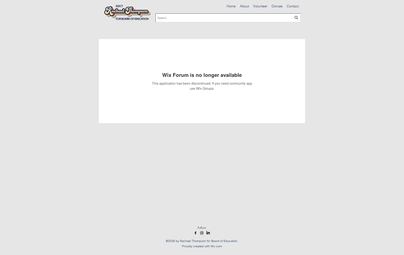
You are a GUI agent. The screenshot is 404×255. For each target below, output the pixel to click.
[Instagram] (202, 233)
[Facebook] (195, 233)
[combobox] (228, 17)
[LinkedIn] (208, 233)
